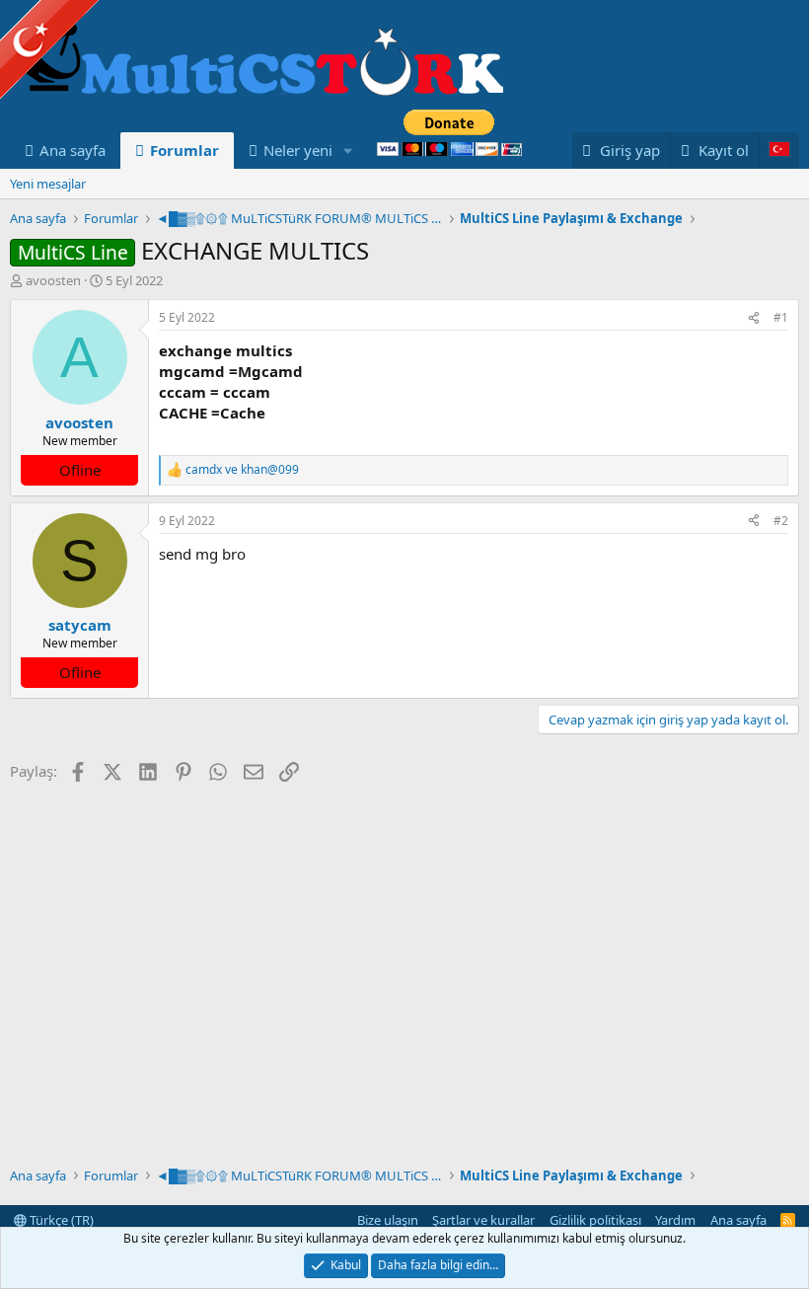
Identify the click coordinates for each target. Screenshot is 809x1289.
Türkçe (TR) (60, 1220)
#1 (780, 317)
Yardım (675, 1220)
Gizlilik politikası (595, 1220)
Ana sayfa (72, 150)
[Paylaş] (754, 318)
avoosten (53, 280)
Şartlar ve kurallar (483, 1220)
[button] (348, 150)
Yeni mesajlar (48, 183)
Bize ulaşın (387, 1220)
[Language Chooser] (779, 150)
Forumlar (184, 150)
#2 (780, 520)
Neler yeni (297, 150)
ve (242, 470)
